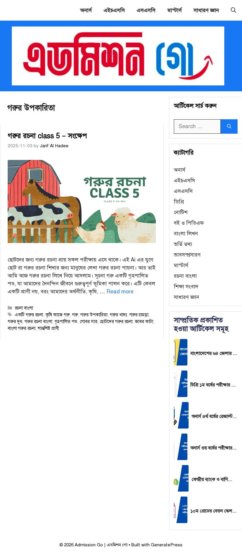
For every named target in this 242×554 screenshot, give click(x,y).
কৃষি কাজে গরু (57, 314)
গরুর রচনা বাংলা (38, 321)
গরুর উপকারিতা (93, 314)
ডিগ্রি (179, 202)
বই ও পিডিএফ (189, 223)
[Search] (229, 126)
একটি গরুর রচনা (29, 314)
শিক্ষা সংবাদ (186, 286)
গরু (75, 314)
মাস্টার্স (174, 10)
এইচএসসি (114, 10)
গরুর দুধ (15, 321)
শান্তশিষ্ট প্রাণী (48, 328)
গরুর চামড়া (138, 314)
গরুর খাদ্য (118, 314)
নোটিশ (180, 212)
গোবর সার (88, 321)
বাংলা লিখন (186, 233)
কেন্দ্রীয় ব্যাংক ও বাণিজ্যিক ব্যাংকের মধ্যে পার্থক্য (215, 479)
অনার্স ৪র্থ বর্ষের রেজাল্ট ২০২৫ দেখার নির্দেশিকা (215, 416)
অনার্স (86, 10)
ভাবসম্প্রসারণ (187, 255)
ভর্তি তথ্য (183, 244)
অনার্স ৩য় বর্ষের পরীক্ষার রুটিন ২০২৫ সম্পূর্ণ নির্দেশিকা (214, 448)
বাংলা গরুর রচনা (21, 328)
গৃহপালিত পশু (66, 321)
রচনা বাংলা (24, 308)
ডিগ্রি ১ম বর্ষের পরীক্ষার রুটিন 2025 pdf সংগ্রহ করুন (214, 385)
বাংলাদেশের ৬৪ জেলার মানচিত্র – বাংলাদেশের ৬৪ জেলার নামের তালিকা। (214, 353)
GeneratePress (166, 545)
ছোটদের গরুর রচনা (116, 321)
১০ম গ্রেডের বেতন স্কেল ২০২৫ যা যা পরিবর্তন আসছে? (214, 511)
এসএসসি (146, 10)
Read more (120, 291)
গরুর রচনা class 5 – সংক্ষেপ (47, 135)
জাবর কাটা (144, 321)
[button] (233, 10)
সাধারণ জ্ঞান (206, 10)
